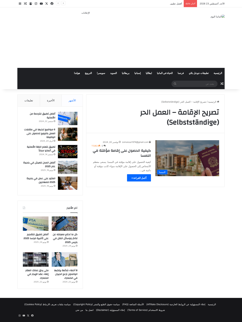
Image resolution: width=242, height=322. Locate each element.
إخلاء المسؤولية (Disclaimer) (110, 310)
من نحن (79, 310)
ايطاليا (149, 73)
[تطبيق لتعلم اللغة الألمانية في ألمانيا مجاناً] (67, 151)
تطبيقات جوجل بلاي (199, 73)
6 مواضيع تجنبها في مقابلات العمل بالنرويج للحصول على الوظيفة (39, 133)
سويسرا (101, 73)
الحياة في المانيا (165, 73)
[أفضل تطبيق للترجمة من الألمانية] (67, 118)
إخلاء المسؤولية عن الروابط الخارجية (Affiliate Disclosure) (175, 304)
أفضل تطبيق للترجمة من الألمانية (42, 115)
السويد (113, 73)
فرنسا (181, 73)
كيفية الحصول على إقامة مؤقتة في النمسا (122, 153)
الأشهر (72, 100)
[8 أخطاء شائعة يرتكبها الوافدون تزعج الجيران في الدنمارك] (64, 259)
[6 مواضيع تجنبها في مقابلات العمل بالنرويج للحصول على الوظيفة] (67, 134)
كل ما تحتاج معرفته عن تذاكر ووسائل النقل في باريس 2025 (65, 238)
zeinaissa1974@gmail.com (135, 142)
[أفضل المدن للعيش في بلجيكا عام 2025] (67, 167)
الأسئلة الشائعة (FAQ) (133, 304)
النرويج (88, 73)
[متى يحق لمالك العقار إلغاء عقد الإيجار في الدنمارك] (36, 259)
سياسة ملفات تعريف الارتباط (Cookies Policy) (47, 304)
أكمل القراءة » (139, 177)
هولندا (77, 73)
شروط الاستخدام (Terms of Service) (146, 310)
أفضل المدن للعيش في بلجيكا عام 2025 (39, 164)
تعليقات (28, 100)
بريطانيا (126, 73)
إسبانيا (137, 73)
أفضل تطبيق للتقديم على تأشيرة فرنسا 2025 (159, 3)
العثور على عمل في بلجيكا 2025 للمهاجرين (41, 180)
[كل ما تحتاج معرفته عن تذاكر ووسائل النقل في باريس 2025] (64, 223)
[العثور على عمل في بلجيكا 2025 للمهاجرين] (67, 183)
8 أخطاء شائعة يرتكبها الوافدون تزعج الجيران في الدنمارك (65, 274)
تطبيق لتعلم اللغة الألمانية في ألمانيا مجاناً (41, 149)
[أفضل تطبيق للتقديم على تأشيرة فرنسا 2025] (36, 223)
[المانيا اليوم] (218, 16)
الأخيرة (51, 100)
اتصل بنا (90, 310)
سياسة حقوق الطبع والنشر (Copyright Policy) (96, 304)
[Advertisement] (85, 39)
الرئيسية (218, 73)
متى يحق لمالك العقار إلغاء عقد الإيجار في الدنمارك (37, 274)
